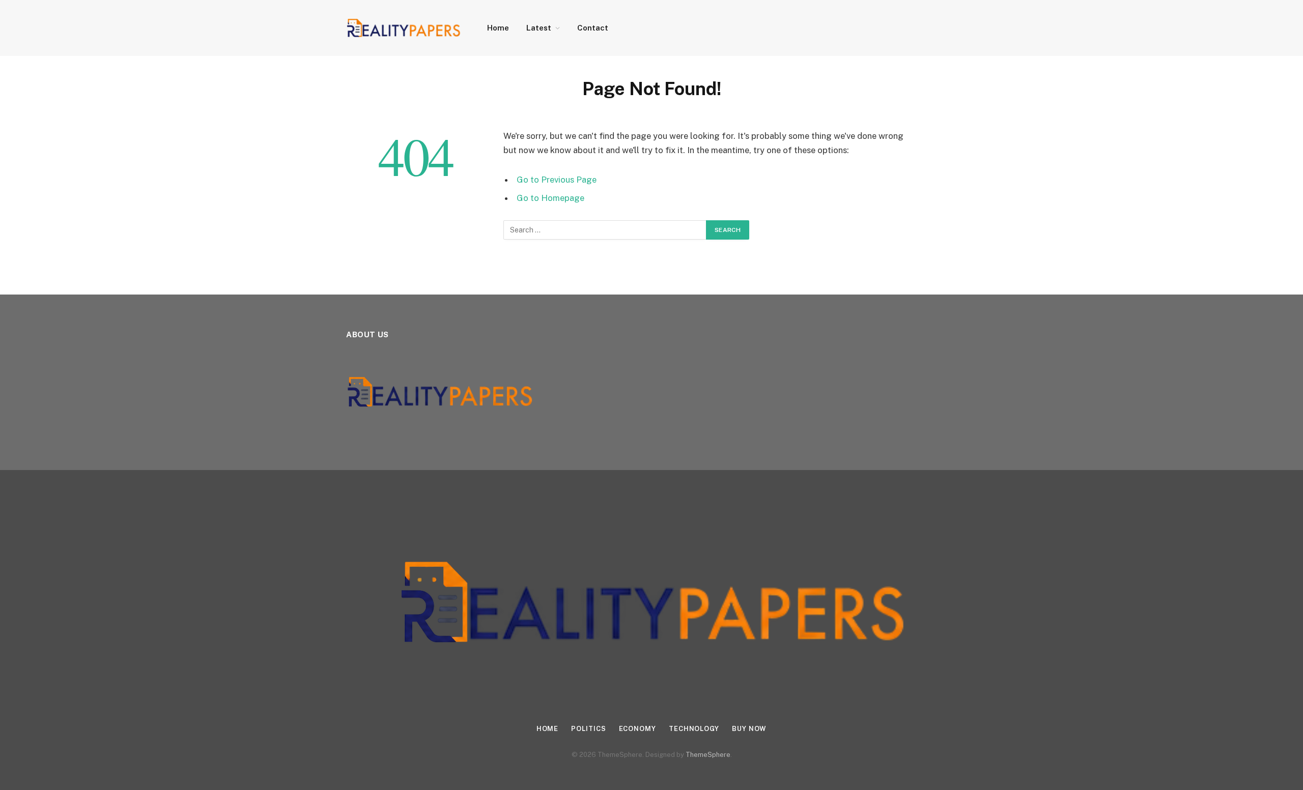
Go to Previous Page (557, 179)
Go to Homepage (550, 198)
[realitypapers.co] (403, 28)
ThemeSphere (708, 754)
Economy (637, 729)
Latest (538, 27)
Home (498, 27)
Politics (588, 729)
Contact (592, 27)
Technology (694, 729)
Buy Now (749, 729)
